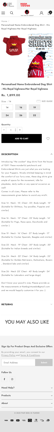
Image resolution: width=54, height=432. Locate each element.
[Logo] (27, 13)
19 (34, 107)
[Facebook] (4, 379)
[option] (14, 46)
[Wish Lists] (48, 138)
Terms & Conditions (30, 355)
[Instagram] (12, 379)
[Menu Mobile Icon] (3, 13)
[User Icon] (41, 13)
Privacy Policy (8, 355)
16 (21, 107)
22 (34, 115)
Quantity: (6, 124)
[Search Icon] (11, 13)
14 (7, 107)
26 (20, 115)
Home (4, 21)
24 (7, 115)
